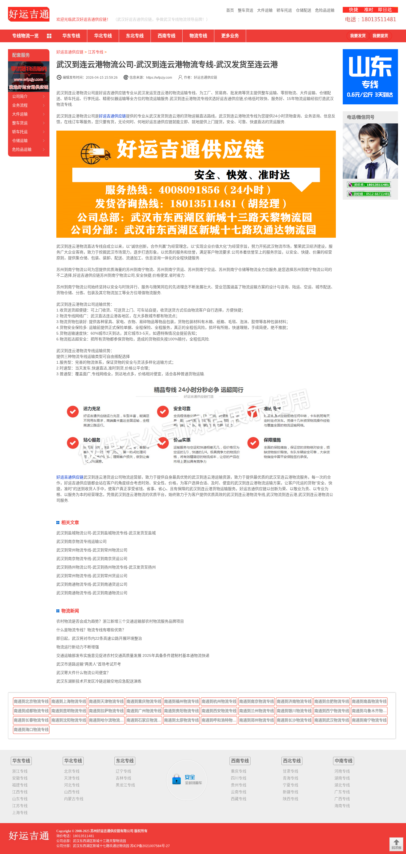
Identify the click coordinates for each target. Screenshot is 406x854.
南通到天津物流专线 (106, 701)
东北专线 (135, 35)
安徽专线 (20, 778)
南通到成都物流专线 (31, 710)
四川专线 (238, 778)
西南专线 (166, 35)
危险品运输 (324, 10)
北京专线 (72, 771)
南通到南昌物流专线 (369, 701)
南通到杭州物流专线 (219, 701)
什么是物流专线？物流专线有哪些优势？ (91, 630)
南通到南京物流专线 (256, 701)
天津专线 (72, 778)
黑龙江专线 (125, 785)
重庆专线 (238, 771)
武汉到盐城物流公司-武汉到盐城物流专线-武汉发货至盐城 (106, 533)
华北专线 (103, 35)
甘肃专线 (290, 771)
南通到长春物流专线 (31, 720)
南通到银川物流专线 (294, 710)
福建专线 (20, 785)
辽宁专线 (123, 771)
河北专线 (72, 785)
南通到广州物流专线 (143, 710)
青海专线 (290, 778)
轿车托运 (284, 10)
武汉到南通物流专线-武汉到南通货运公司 (91, 584)
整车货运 (245, 10)
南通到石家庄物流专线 (144, 720)
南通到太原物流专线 (181, 720)
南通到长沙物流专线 (294, 720)
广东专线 (342, 792)
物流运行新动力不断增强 (77, 647)
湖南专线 (342, 778)
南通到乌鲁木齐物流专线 (370, 710)
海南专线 (342, 805)
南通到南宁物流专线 (369, 720)
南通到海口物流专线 (31, 729)
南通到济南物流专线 (294, 701)
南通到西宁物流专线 (331, 710)
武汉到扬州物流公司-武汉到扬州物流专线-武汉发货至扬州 (106, 567)
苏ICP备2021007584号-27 (150, 846)
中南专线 (343, 760)
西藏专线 (238, 799)
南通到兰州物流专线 (256, 710)
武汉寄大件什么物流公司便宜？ (83, 672)
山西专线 (72, 792)
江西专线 (20, 792)
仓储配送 (303, 10)
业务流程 (20, 105)
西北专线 (292, 760)
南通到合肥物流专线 (331, 701)
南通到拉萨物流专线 (106, 710)
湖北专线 (342, 785)
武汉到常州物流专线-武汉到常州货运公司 (91, 575)
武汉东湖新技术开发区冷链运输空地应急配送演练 (98, 681)
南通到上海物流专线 (68, 701)
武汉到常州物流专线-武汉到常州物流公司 (91, 550)
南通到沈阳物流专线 (68, 720)
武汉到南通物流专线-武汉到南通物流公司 (91, 593)
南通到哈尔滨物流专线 (107, 720)
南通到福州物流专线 (181, 701)
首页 (230, 10)
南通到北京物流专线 (31, 701)
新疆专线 (290, 792)
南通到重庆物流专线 (143, 701)
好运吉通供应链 (69, 52)
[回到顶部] (396, 844)
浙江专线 (20, 771)
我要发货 (358, 36)
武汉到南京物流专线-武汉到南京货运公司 (91, 558)
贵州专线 (238, 785)
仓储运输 (20, 140)
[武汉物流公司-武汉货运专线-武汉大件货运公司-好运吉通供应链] (28, 14)
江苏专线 (95, 52)
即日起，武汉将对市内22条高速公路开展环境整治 (99, 638)
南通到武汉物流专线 (331, 720)
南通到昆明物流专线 (68, 710)
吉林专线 (123, 778)
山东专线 (20, 799)
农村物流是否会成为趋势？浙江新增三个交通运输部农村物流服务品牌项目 (120, 621)
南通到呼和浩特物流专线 (220, 720)
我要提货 (380, 36)
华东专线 (71, 35)
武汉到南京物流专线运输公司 (81, 541)
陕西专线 (290, 799)
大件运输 (265, 10)
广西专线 (342, 799)
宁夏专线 (290, 785)
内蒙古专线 (73, 799)
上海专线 (20, 812)
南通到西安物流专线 (219, 710)
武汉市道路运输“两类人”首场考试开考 (88, 664)
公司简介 (20, 96)
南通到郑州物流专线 (256, 720)
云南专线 (238, 792)
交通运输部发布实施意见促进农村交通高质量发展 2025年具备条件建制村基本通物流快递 (132, 655)
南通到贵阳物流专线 (181, 710)
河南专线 (342, 771)
